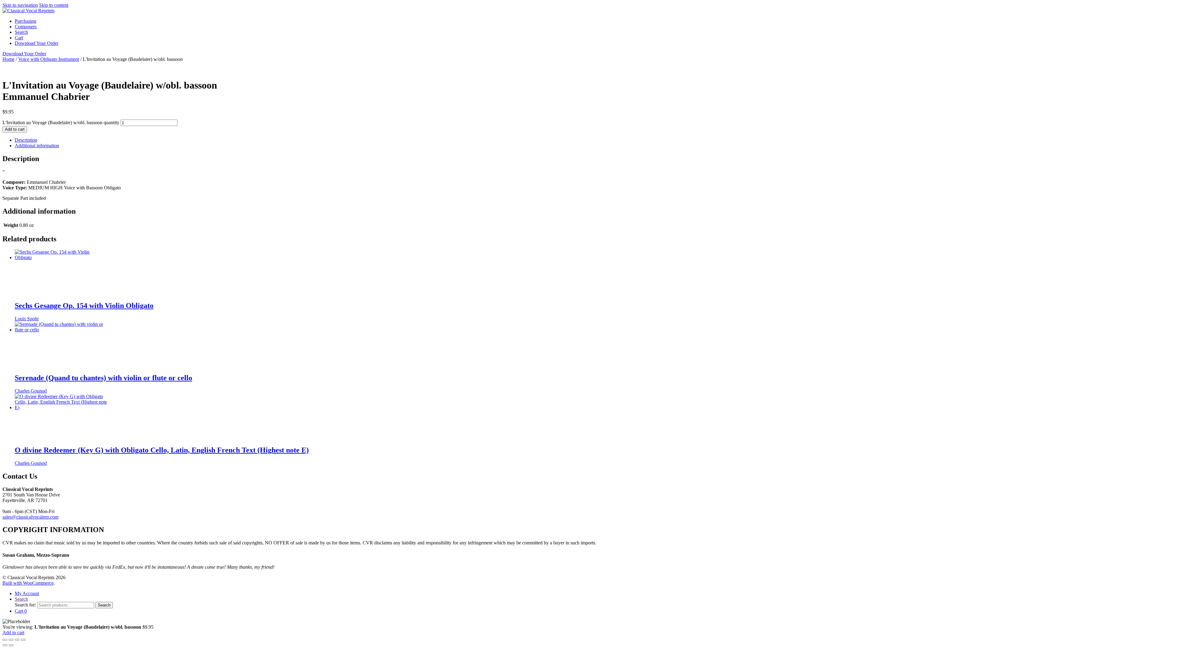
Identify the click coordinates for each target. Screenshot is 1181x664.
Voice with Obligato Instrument (48, 59)
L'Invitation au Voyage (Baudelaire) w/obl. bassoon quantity (60, 122)
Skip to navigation (20, 5)
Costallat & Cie (283, 70)
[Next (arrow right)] (11, 645)
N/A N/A (239, 70)
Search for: (25, 604)
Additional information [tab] (37, 145)
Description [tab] (26, 140)
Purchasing (25, 21)
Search (21, 32)
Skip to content (53, 5)
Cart (19, 37)
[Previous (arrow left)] (4, 645)
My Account (27, 593)
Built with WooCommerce (28, 583)
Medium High (459, 70)
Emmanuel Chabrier (195, 70)
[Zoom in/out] (4, 640)
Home (8, 59)
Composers (26, 26)
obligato (556, 70)
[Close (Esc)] (23, 640)
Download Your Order (36, 43)
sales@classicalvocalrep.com (30, 517)
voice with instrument (588, 70)
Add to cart (15, 129)
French (147, 70)
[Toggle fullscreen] (11, 640)
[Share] (17, 640)
